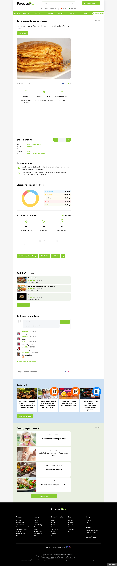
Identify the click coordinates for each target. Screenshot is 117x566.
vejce (29, 149)
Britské (53, 525)
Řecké (52, 536)
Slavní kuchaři (20, 525)
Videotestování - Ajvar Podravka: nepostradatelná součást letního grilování (90, 405)
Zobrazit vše (44, 496)
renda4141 (25, 352)
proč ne (24, 334)
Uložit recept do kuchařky (27, 256)
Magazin (70, 520)
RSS (17, 536)
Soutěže (70, 527)
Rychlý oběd (22, 245)
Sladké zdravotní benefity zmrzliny (53, 439)
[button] (73, 3)
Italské (53, 531)
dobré (24, 340)
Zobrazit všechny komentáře (26, 361)
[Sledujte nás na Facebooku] (66, 371)
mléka (29, 147)
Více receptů (23, 305)
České (43, 241)
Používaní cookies (91, 535)
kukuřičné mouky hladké (36, 153)
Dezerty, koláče (72, 13)
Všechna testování (25, 416)
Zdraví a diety (53, 434)
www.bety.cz (63, 554)
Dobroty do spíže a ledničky (53, 465)
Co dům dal (51, 241)
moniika (25, 347)
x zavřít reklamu (112, 564)
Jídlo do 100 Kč (33, 241)
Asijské (53, 520)
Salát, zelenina (86, 13)
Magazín (44, 9)
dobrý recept (26, 350)
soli (28, 151)
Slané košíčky (32, 278)
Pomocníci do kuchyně (22, 527)
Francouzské (54, 529)
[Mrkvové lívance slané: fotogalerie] (44, 58)
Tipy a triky (53, 450)
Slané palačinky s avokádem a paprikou (41, 286)
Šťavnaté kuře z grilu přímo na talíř (53, 485)
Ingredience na (25, 139)
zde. (75, 557)
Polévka (26, 13)
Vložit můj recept (98, 13)
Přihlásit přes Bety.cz (91, 3)
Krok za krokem (20, 533)
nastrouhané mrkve (34, 144)
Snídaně (17, 13)
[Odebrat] (68, 140)
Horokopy (71, 522)
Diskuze (70, 525)
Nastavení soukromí (91, 537)
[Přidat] (55, 140)
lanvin (28, 84)
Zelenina (61, 241)
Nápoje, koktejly (37, 13)
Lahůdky (61, 13)
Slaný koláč (32, 295)
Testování (71, 529)
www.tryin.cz (57, 554)
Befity (73, 9)
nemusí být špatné (28, 345)
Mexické (53, 533)
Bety (64, 9)
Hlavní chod (50, 13)
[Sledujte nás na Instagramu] (69, 371)
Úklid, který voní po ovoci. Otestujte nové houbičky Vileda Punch (69, 403)
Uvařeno (55, 255)
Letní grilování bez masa (53, 469)
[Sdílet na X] (66, 84)
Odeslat (65, 322)
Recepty (53, 9)
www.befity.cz (70, 554)
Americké (53, 522)
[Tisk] (63, 256)
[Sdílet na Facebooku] (63, 84)
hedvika (25, 332)
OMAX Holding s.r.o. (25, 560)
